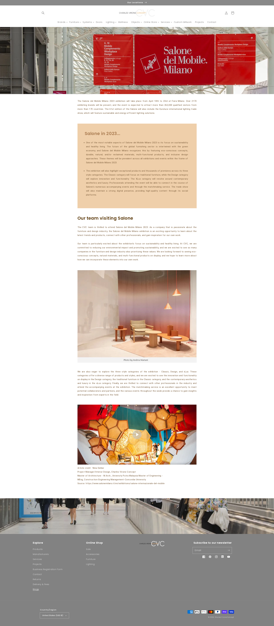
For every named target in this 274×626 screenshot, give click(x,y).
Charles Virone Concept (224, 617)
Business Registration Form (48, 569)
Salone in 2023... (102, 133)
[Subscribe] (228, 550)
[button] (43, 13)
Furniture (90, 559)
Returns (37, 579)
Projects (37, 564)
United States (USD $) (52, 615)
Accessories (92, 554)
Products (38, 549)
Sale (88, 549)
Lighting (90, 564)
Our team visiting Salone (105, 218)
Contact (37, 574)
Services (37, 559)
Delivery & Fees (41, 584)
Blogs (36, 589)
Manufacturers (41, 554)
